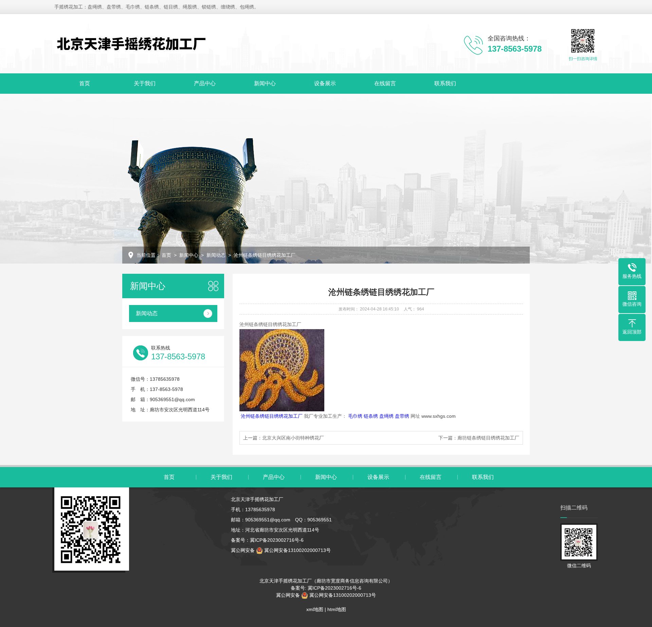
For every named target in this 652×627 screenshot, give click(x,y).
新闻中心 (265, 83)
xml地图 (314, 609)
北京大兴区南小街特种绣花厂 (293, 438)
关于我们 (145, 83)
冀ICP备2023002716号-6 (277, 540)
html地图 (336, 609)
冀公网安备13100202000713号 (297, 550)
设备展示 (325, 83)
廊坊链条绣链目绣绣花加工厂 (488, 438)
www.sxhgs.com (438, 416)
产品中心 (205, 83)
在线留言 (385, 83)
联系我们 (445, 83)
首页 (84, 83)
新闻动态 (215, 255)
